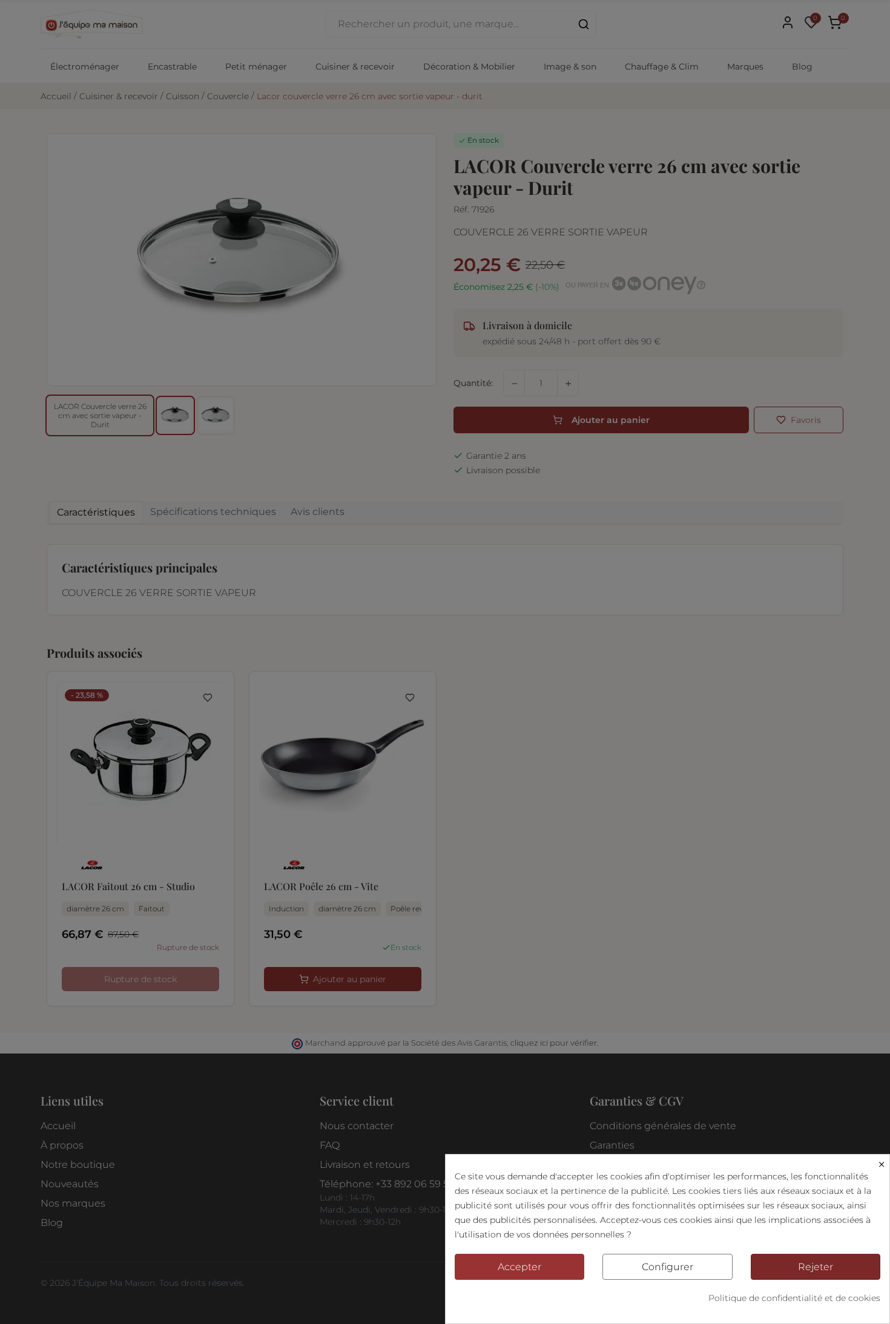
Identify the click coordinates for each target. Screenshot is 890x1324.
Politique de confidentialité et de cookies (794, 1298)
